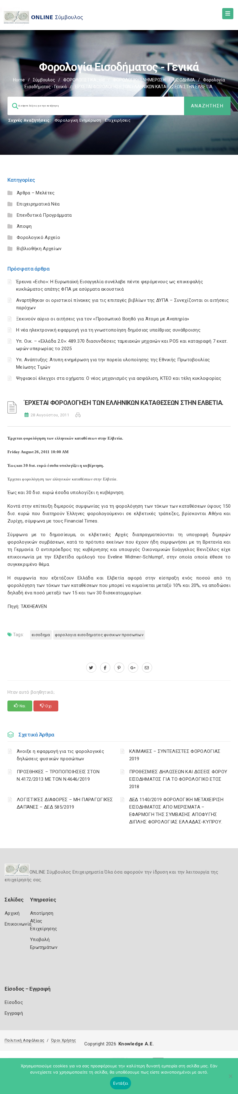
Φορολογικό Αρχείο (38, 237)
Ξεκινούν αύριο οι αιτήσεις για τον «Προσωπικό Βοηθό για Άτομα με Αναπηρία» (102, 319)
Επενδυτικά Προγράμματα (44, 215)
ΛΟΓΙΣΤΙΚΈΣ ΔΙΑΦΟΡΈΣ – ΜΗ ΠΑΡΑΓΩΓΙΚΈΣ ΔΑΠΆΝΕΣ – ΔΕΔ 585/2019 (65, 803)
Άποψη (24, 226)
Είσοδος (14, 1002)
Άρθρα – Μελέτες (36, 193)
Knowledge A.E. (136, 1044)
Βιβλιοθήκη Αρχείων (39, 248)
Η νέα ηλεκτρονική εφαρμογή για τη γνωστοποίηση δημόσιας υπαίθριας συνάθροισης (108, 330)
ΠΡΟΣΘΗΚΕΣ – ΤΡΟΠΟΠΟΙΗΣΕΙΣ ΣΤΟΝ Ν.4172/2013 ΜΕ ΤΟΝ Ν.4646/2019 (58, 775)
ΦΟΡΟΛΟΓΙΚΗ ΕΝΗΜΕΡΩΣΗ (139, 79)
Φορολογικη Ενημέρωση (78, 120)
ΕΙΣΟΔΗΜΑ (184, 79)
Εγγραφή (14, 1013)
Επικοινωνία (18, 924)
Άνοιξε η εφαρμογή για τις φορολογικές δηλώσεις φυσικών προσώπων (60, 755)
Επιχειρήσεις (117, 120)
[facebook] (105, 668)
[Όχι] (230, 1079)
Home (19, 79)
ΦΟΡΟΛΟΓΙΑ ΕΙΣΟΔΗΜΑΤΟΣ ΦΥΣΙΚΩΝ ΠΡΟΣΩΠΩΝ (99, 634)
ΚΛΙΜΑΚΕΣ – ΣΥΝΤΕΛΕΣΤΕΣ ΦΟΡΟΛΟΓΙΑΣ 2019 (175, 755)
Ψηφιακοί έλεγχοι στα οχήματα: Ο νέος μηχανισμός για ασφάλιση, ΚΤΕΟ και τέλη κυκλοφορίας (118, 378)
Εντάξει (120, 1083)
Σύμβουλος (44, 79)
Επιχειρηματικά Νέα (38, 204)
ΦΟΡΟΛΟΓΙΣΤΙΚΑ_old (84, 79)
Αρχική (12, 913)
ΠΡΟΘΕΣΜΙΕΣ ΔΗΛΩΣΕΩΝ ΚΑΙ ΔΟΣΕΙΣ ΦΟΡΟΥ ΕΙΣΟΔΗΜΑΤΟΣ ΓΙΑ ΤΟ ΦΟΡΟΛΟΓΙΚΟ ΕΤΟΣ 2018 (178, 779)
